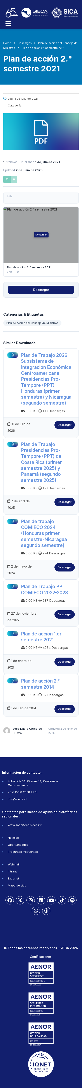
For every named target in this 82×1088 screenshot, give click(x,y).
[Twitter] (20, 900)
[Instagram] (30, 900)
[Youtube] (51, 900)
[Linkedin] (41, 900)
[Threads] (46, 911)
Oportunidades (18, 844)
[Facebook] (9, 900)
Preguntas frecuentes (23, 851)
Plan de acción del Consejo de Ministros (32, 323)
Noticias (13, 837)
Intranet (13, 871)
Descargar (41, 234)
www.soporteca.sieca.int (25, 825)
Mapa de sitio (17, 885)
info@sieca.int (17, 799)
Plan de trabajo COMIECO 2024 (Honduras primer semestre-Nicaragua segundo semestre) (44, 533)
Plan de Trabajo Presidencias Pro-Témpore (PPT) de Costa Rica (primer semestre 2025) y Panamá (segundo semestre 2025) (41, 462)
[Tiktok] (62, 900)
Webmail (13, 864)
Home (7, 43)
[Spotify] (72, 900)
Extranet (13, 878)
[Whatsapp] (36, 911)
